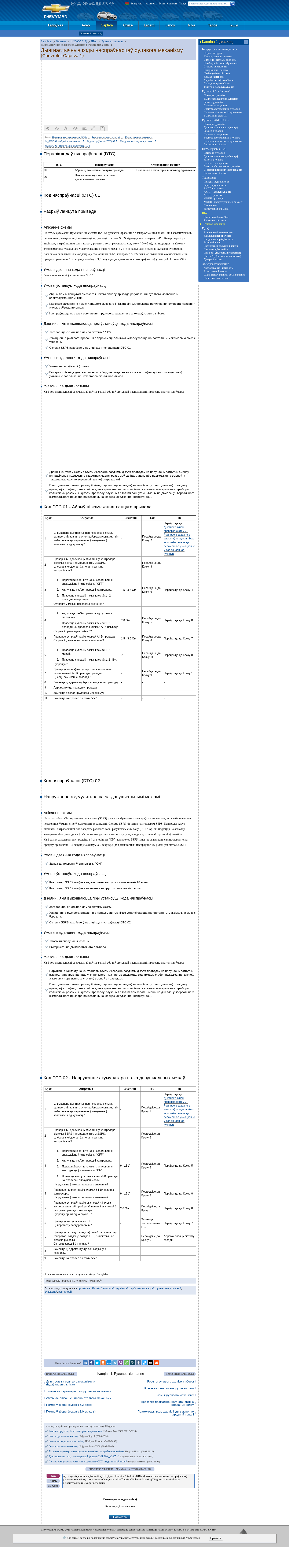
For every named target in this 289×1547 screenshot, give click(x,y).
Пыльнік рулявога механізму (174, 1394)
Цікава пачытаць (147, 1529)
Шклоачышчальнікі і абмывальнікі (224, 274)
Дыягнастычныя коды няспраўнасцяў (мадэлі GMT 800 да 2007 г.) (101, 1456)
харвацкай (148, 1288)
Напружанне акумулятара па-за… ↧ (138, 141)
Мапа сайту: (166, 1529)
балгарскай (107, 1288)
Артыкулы (151, 3)
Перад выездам (213, 53)
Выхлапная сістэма (215, 115)
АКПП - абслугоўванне (217, 191)
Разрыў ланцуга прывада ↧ (139, 137)
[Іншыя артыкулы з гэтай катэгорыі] (84, 128)
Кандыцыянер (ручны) (217, 235)
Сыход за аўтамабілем (217, 83)
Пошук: (183, 3)
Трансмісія (209, 177)
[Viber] (120, 1362)
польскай (175, 1288)
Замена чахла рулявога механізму (83, 1441)
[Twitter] (97, 1362)
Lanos (170, 25)
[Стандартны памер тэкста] (66, 128)
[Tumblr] (138, 1362)
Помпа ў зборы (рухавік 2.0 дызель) (71, 1411)
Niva (191, 25)
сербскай (135, 1288)
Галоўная (55, 25)
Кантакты (172, 3)
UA (189, 1529)
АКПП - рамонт (213, 195)
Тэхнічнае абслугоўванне (219, 86)
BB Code (53, 1485)
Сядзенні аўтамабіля (216, 249)
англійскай (93, 1288)
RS (193, 1529)
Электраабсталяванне (215, 264)
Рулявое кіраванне (214, 223)
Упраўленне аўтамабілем (218, 80)
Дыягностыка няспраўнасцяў (221, 98)
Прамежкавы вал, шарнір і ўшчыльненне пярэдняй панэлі (166, 1413)
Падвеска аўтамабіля (216, 217)
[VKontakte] (85, 1362)
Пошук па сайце (126, 1529)
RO (202, 1529)
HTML (53, 1480)
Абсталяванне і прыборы (218, 267)
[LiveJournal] (132, 1362)
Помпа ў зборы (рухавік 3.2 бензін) (70, 1404)
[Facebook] (91, 1362)
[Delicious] (144, 1362)
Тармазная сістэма (215, 220)
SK (209, 1529)
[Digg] (150, 1362)
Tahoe (212, 25)
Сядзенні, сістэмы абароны (220, 59)
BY (184, 1529)
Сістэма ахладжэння (216, 105)
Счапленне (210, 205)
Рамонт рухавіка (213, 102)
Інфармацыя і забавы (216, 69)
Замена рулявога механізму (79, 1436)
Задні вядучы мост (215, 185)
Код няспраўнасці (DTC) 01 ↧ (107, 137)
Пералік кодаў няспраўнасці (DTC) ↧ (71, 137)
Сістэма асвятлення (215, 66)
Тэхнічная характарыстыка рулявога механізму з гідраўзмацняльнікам (101, 1451)
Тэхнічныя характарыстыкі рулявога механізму (78, 1391)
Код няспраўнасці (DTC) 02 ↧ (102, 141)
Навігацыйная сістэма (217, 73)
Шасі (205, 213)
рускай (82, 1288)
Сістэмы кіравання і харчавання (223, 112)
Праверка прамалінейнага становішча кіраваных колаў (167, 1403)
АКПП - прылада (214, 188)
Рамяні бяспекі (212, 242)
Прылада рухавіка (214, 95)
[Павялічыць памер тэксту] (75, 128)
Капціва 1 (91, 33)
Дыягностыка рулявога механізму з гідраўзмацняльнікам (70, 1383)
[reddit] (156, 1362)
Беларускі (136, 3)
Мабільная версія (82, 1529)
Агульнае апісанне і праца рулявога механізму (78, 1397)
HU (214, 1529)
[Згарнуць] (246, 42)
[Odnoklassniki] (103, 1362)
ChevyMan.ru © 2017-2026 (55, 1529)
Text (53, 1475)
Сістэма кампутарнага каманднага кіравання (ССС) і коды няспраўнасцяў (104, 1461)
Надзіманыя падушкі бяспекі (221, 245)
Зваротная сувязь (105, 1529)
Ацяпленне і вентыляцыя (218, 232)
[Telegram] (114, 1362)
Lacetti (149, 25)
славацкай (51, 1291)
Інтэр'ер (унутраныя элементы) (222, 252)
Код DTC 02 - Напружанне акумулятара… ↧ (67, 145)
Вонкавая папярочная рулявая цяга (169, 1388)
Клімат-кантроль (214, 76)
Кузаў (205, 228)
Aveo (86, 25)
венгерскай (65, 1291)
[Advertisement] (120, 93)
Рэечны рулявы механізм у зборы (170, 1381)
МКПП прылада (213, 198)
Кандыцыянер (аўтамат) (218, 239)
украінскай (122, 1288)
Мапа (162, 3)
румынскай (162, 1288)
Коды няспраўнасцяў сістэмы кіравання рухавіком (93, 1431)
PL (205, 1529)
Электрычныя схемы (216, 278)
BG (180, 1529)
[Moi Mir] (108, 1362)
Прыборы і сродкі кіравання (221, 63)
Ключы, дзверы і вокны (218, 56)
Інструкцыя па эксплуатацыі (220, 49)
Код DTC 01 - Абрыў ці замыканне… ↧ (65, 141)
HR (197, 1529)
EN (176, 1529)
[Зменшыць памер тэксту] (57, 128)
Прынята (215, 1538)
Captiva (107, 25)
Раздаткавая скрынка (216, 208)
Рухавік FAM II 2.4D (215, 120)
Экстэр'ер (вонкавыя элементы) (222, 256)
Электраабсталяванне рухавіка (222, 108)
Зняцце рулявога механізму (81, 1446)
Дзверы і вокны (213, 259)
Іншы (234, 25)
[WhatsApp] (126, 1362)
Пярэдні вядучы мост (216, 181)
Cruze (128, 25)
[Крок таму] (48, 128)
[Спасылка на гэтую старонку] (93, 128)
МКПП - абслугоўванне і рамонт (223, 201)
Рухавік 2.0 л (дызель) (216, 91)
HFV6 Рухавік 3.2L (214, 149)
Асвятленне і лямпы (215, 271)
